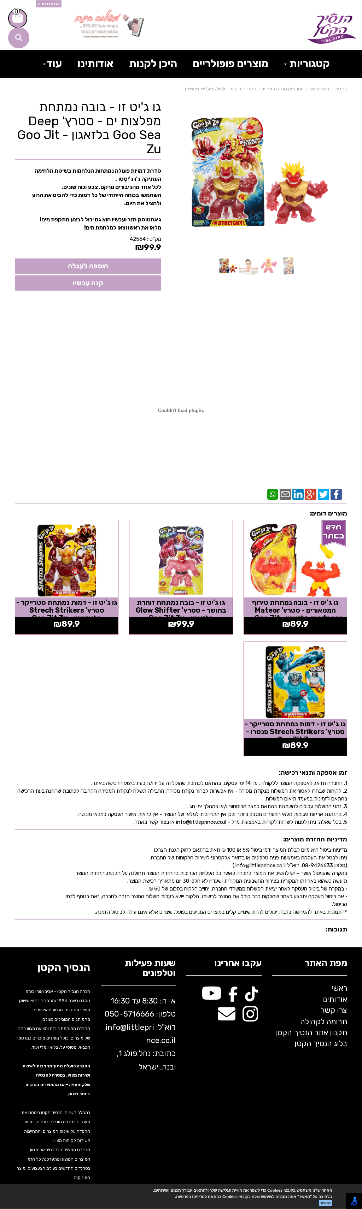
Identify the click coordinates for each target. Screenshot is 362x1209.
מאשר (325, 1203)
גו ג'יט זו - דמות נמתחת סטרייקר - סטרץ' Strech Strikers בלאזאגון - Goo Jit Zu (66, 610)
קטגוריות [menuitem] (308, 63)
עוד (54, 63)
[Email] (285, 493)
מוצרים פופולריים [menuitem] (230, 63)
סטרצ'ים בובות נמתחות (283, 89)
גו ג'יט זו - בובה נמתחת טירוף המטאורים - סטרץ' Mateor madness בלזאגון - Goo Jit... (295, 610)
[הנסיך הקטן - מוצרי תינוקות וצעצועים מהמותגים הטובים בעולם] (332, 28)
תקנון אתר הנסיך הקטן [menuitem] (311, 1032)
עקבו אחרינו (238, 963)
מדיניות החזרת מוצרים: (315, 839)
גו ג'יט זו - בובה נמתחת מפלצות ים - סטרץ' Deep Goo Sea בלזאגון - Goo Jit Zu (89, 128)
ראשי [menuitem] (339, 988)
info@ (116, 1027)
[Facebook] (336, 493)
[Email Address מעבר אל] (226, 1018)
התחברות (50, 3)
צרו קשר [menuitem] (334, 1010)
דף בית (341, 89)
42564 (138, 239)
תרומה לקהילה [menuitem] (323, 1021)
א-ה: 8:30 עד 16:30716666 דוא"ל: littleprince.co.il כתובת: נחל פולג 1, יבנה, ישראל (140, 1034)
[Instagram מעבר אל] (250, 1018)
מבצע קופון (319, 89)
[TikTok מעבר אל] (251, 997)
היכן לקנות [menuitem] (153, 63)
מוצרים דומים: (328, 513)
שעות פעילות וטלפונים (150, 968)
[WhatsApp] (272, 493)
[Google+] (310, 493)
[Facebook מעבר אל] (233, 997)
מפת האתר (325, 963)
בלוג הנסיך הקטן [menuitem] (320, 1043)
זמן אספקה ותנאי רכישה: (313, 772)
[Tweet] (323, 493)
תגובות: (336, 929)
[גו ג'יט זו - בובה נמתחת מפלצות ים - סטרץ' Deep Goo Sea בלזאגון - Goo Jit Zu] (228, 265)
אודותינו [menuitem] (95, 63)
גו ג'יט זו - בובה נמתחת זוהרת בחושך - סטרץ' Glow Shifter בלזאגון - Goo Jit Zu (181, 610)
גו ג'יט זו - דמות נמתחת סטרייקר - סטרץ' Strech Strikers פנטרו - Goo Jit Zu (295, 732)
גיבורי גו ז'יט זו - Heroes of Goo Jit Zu (221, 89)
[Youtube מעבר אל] (211, 997)
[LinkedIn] (298, 493)
